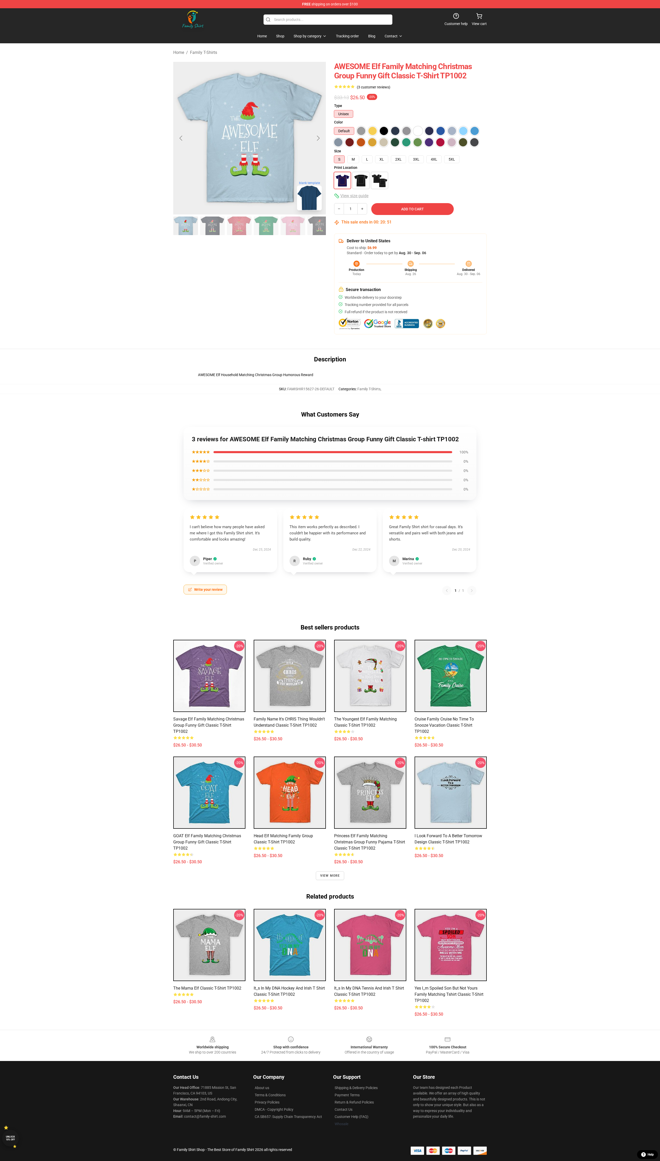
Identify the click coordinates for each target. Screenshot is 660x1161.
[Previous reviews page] (446, 590)
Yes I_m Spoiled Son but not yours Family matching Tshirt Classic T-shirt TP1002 (449, 994)
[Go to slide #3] (239, 226)
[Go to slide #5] (292, 226)
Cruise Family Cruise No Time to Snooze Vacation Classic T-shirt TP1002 (444, 725)
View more (330, 875)
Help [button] (651, 1154)
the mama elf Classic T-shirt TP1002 (207, 988)
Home (178, 52)
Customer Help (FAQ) (351, 1117)
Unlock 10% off (10, 1138)
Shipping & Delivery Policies (356, 1088)
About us (262, 1088)
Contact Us (343, 1109)
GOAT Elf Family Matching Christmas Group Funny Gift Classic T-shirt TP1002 (207, 842)
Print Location (345, 167)
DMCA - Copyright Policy (274, 1109)
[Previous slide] (181, 138)
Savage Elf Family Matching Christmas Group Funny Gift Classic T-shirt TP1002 (208, 725)
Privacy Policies (267, 1102)
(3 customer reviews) (373, 87)
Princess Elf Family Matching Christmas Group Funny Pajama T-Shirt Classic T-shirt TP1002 (369, 842)
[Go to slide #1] (185, 226)
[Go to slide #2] (212, 226)
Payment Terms (347, 1095)
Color (338, 122)
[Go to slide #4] (266, 226)
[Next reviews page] (471, 590)
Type (338, 106)
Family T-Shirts (203, 52)
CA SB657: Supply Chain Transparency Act (288, 1117)
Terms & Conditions (270, 1095)
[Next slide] (317, 138)
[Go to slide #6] (319, 226)
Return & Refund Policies (354, 1102)
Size (337, 151)
